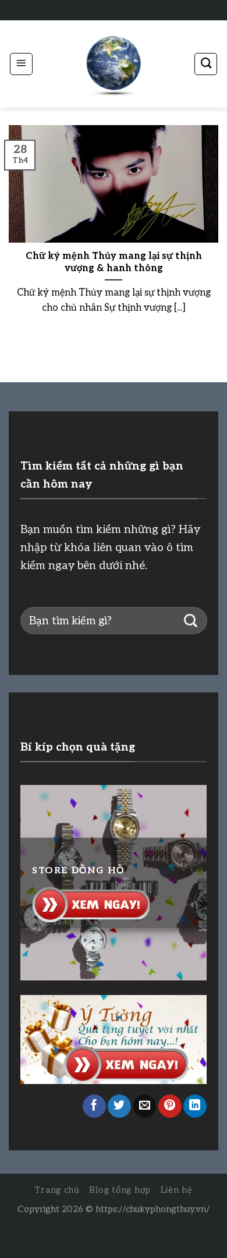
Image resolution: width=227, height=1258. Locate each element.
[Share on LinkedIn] (195, 1106)
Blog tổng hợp (120, 1190)
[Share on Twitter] (119, 1106)
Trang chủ (57, 1190)
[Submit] (190, 620)
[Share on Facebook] (94, 1106)
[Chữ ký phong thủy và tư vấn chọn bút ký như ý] (113, 64)
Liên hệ (177, 1190)
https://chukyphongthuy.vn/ (152, 1209)
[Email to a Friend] (145, 1106)
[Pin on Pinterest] (170, 1106)
